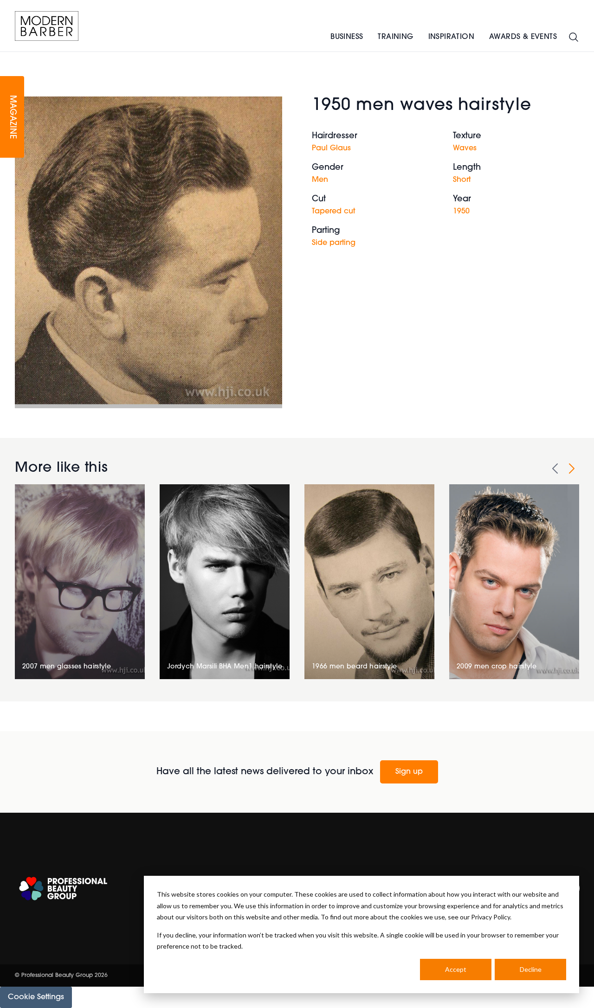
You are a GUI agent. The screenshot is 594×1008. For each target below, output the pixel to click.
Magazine (12, 117)
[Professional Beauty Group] (63, 888)
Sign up (409, 772)
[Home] (46, 26)
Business (346, 37)
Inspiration (451, 37)
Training (395, 37)
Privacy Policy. (491, 917)
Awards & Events (523, 37)
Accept (455, 969)
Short (462, 180)
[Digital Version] (7, 57)
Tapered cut (333, 211)
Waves (465, 148)
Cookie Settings (36, 997)
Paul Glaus (331, 148)
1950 (461, 211)
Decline (531, 969)
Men (320, 180)
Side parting (333, 243)
